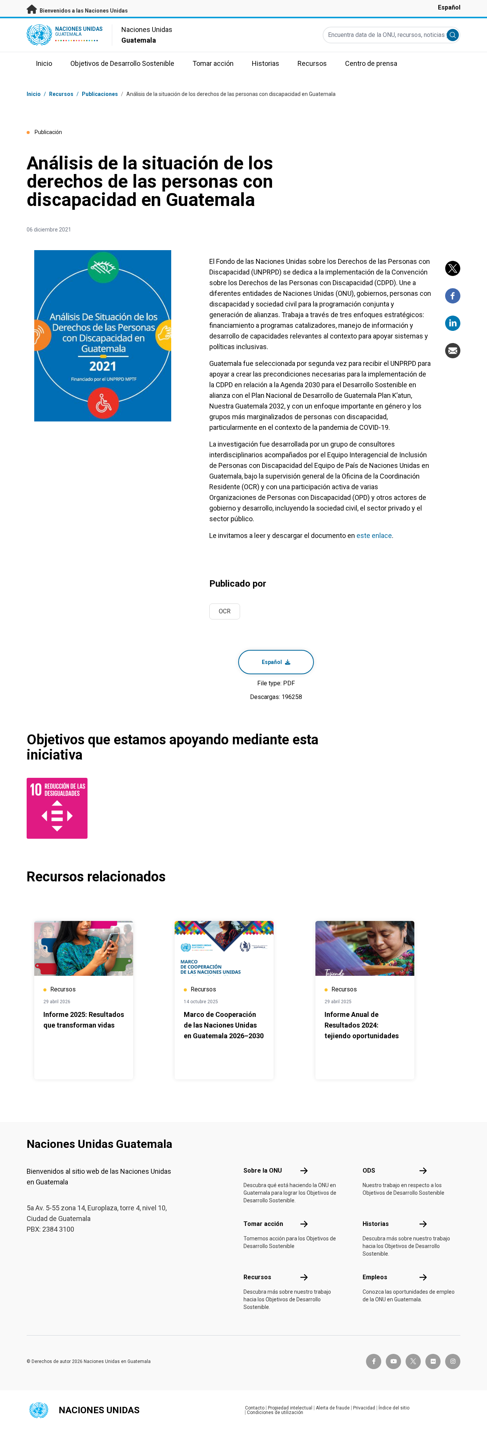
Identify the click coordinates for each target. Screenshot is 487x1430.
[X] (452, 268)
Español (449, 7)
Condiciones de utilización (275, 1412)
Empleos (375, 1277)
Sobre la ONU (263, 1170)
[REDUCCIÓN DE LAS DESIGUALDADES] (59, 808)
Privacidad (364, 1408)
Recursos (257, 1277)
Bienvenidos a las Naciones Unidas (83, 11)
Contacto (254, 1408)
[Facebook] (452, 295)
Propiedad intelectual (290, 1408)
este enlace (374, 535)
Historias (376, 1223)
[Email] (452, 350)
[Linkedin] (452, 323)
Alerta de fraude (333, 1408)
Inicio (34, 94)
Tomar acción (263, 1223)
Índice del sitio (394, 1408)
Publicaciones (100, 94)
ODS (369, 1170)
